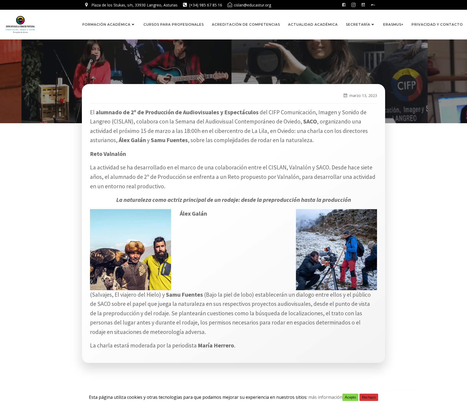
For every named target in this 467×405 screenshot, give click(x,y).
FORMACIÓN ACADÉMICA (106, 24)
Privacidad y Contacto (437, 24)
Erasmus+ (393, 24)
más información (325, 397)
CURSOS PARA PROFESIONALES (174, 24)
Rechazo (369, 397)
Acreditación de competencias (246, 24)
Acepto (350, 397)
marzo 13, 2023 (363, 95)
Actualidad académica (313, 24)
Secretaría (358, 24)
